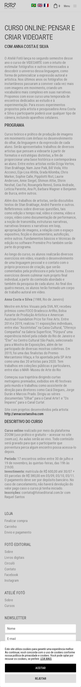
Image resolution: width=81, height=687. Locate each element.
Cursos (10, 606)
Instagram (12, 580)
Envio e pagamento (18, 532)
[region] (40, 664)
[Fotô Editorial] (10, 6)
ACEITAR (40, 668)
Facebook (11, 575)
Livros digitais (14, 557)
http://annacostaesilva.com (24, 414)
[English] (40, 5)
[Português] (33, 5)
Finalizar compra (16, 521)
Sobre (9, 552)
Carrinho (11, 527)
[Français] (46, 5)
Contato (10, 569)
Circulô (10, 563)
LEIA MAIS (46, 658)
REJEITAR (40, 678)
